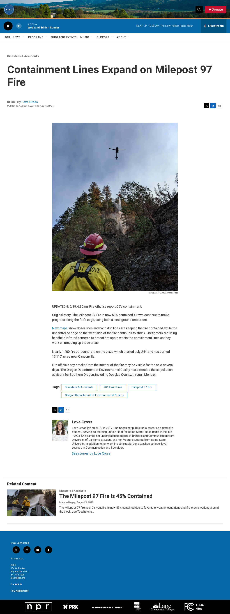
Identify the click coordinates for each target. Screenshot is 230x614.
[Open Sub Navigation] (23, 37)
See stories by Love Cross (91, 453)
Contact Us (16, 584)
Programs (35, 37)
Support (103, 37)
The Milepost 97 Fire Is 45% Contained (106, 496)
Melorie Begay (67, 502)
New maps (60, 328)
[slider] (24, 26)
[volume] (19, 26)
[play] (8, 26)
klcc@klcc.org (18, 578)
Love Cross (30, 102)
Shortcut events (64, 37)
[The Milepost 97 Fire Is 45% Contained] (31, 502)
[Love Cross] (60, 430)
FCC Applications (20, 591)
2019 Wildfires (113, 387)
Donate (217, 9)
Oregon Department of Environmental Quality (94, 395)
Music (84, 37)
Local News (12, 37)
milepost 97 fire (142, 387)
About (121, 37)
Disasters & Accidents (23, 56)
